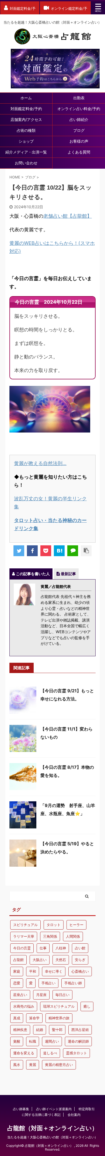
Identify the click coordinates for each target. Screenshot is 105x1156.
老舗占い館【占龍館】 (67, 216)
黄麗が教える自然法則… (40, 463)
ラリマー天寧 (23, 936)
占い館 (80, 948)
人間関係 (73, 936)
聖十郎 (57, 1029)
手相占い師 (73, 983)
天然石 (60, 960)
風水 (16, 1064)
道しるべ (50, 1053)
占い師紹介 (78, 119)
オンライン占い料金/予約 (78, 108)
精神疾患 (20, 1029)
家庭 (16, 971)
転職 (32, 1041)
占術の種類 (26, 130)
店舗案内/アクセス (26, 119)
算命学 (34, 1018)
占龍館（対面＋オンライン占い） (52, 1128)
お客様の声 (78, 141)
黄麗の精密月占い (59, 1064)
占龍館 (18, 960)
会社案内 (74, 1115)
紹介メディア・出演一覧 (26, 152)
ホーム (26, 97)
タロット (54, 925)
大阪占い (40, 960)
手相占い (48, 983)
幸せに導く (53, 971)
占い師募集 (21, 1109)
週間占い (52, 1041)
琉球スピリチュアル (59, 1006)
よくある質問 (79, 152)
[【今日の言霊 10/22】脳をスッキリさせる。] (59, 550)
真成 (16, 1018)
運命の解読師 (78, 1041)
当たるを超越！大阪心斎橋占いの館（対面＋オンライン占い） (52, 1137)
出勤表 (79, 97)
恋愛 (16, 983)
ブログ (79, 130)
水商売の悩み (23, 1006)
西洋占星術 (80, 1029)
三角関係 (50, 936)
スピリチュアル (25, 925)
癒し (86, 1006)
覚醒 (16, 1041)
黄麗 (32, 1064)
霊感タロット (76, 1053)
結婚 (39, 1029)
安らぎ (80, 960)
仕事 (43, 948)
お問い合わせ (26, 163)
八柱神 (60, 948)
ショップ (26, 141)
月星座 (41, 994)
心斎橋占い (80, 971)
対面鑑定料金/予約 (26, 108)
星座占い (20, 994)
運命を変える (23, 1053)
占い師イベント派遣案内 (54, 1109)
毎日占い (62, 994)
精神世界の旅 (58, 1018)
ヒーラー (76, 925)
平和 (32, 971)
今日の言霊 (22, 948)
